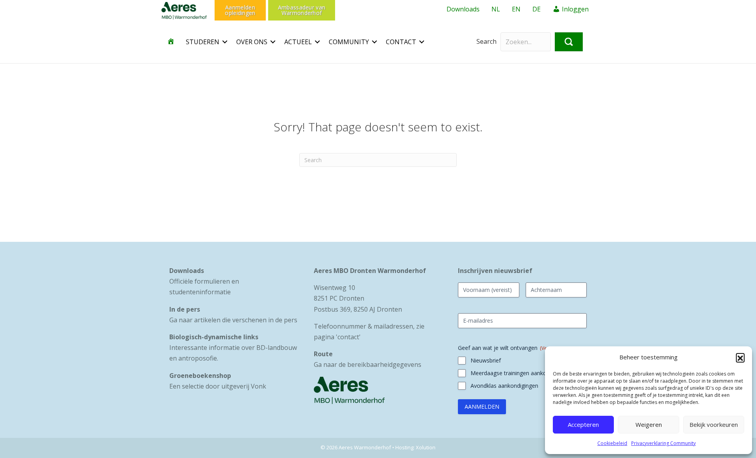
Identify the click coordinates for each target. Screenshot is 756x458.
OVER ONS (251, 41)
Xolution (425, 447)
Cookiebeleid (612, 443)
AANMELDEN (482, 406)
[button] (740, 357)
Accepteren (583, 424)
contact (348, 337)
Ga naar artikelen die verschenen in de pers (233, 320)
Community (349, 41)
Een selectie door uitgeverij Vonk (217, 386)
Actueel (298, 41)
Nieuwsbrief (486, 360)
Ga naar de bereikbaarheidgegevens (367, 364)
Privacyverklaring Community (663, 443)
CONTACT (401, 41)
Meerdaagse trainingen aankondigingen (521, 373)
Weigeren (649, 424)
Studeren (202, 41)
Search (486, 41)
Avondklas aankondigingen (504, 385)
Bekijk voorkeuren (713, 424)
